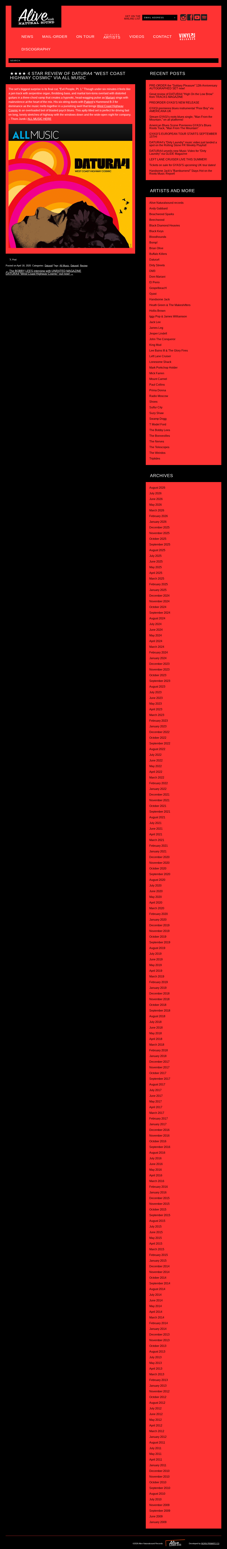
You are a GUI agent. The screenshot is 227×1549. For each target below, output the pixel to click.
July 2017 (155, 1090)
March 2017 (156, 1112)
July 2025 (155, 555)
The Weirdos (157, 452)
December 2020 (159, 857)
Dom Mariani (157, 276)
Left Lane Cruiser (160, 356)
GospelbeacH (158, 288)
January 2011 (157, 1465)
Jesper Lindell (158, 333)
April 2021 (155, 834)
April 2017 (155, 1107)
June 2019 (156, 959)
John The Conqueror (162, 339)
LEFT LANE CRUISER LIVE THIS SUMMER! (178, 159)
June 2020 (156, 891)
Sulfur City (155, 407)
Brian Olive (156, 248)
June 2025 (156, 561)
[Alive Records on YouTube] (46, 1542)
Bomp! (153, 242)
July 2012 (155, 1408)
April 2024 (155, 641)
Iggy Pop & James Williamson (168, 316)
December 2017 (159, 1061)
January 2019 (158, 987)
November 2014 (159, 1272)
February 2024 (158, 652)
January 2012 (158, 1436)
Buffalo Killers (158, 253)
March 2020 (156, 908)
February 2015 (158, 1254)
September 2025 (159, 544)
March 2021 (156, 840)
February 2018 (158, 1050)
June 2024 (156, 629)
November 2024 (159, 601)
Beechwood (156, 219)
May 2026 (155, 504)
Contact (162, 36)
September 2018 (159, 1010)
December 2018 (159, 993)
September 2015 (159, 1215)
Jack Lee (155, 322)
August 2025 (157, 550)
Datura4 (49, 265)
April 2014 (155, 1311)
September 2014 (159, 1283)
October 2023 (157, 675)
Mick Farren (156, 373)
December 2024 (159, 595)
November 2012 (159, 1391)
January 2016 (158, 1192)
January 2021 (158, 851)
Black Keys (156, 231)
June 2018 (156, 1027)
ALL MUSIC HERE (39, 118)
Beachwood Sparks (161, 214)
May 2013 (155, 1362)
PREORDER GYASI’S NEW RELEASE (174, 102)
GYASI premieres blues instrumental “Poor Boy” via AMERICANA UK (181, 110)
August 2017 (157, 1084)
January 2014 (158, 1328)
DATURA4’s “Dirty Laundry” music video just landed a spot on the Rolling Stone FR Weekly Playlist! (183, 144)
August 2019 (157, 948)
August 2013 (157, 1351)
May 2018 (155, 1033)
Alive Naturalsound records (166, 202)
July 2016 (155, 1158)
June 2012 (156, 1414)
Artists (111, 36)
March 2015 (156, 1249)
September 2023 (159, 680)
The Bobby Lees (159, 430)
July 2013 (155, 1357)
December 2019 (159, 925)
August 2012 (157, 1402)
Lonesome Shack (160, 361)
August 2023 (157, 686)
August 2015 (157, 1220)
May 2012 (155, 1419)
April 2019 (155, 970)
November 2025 (159, 533)
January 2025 (158, 589)
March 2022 (156, 777)
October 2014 (157, 1277)
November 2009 (159, 1505)
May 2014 (155, 1306)
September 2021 (159, 811)
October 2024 (157, 607)
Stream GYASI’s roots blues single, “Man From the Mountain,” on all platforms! (180, 118)
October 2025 (157, 538)
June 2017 (156, 1095)
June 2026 (156, 499)
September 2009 (159, 1510)
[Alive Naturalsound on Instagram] (17, 1542)
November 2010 (159, 1476)
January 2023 (158, 726)
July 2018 (155, 1021)
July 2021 (155, 822)
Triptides (154, 458)
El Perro (154, 282)
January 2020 (158, 919)
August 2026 (157, 487)
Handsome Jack (159, 299)
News (27, 36)
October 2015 (157, 1209)
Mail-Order (54, 36)
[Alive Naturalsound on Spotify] (61, 1542)
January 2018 (158, 1056)
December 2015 (159, 1198)
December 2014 (159, 1266)
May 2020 (155, 896)
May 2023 (155, 703)
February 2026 (158, 516)
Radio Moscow (158, 396)
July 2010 (155, 1499)
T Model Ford (157, 424)
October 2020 (157, 868)
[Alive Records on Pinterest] (39, 1542)
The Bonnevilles (159, 435)
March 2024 (156, 646)
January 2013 (158, 1385)
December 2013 (159, 1334)
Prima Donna (157, 390)
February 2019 (158, 982)
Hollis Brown (157, 310)
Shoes (153, 401)
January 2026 (158, 521)
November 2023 (159, 669)
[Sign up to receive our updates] (9, 1542)
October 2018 (157, 1004)
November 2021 (159, 800)
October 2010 (157, 1482)
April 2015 (155, 1243)
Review (83, 265)
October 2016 (157, 1141)
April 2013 (155, 1368)
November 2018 (159, 999)
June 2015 (156, 1232)
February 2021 (158, 845)
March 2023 (156, 715)
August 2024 (157, 618)
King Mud (155, 344)
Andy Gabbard (158, 208)
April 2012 (155, 1425)
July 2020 (155, 885)
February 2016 (158, 1186)
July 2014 (155, 1294)
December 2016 (159, 1129)
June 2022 (156, 760)
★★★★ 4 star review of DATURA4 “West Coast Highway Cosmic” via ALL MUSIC (68, 75)
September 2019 (159, 942)
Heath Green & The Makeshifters (169, 305)
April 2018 (155, 1038)
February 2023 (158, 720)
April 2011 (155, 1459)
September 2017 (159, 1078)
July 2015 (155, 1226)
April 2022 (155, 771)
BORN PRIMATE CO (210, 1543)
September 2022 (159, 743)
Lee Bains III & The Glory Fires (168, 350)
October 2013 (157, 1345)
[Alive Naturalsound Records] (36, 23)
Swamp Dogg (158, 418)
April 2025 (155, 572)
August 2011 (157, 1442)
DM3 (152, 270)
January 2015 (158, 1260)
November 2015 (159, 1203)
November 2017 (159, 1067)
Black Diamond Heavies (164, 225)
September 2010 (159, 1487)
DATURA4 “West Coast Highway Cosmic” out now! (39, 273)
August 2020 (157, 879)
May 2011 (155, 1453)
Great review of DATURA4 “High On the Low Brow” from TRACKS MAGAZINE (181, 95)
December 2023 (159, 663)
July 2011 (155, 1448)
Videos (136, 36)
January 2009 (158, 1522)
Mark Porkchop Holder (163, 367)
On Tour (85, 36)
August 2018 (157, 1016)
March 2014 (156, 1317)
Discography (36, 49)
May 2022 (155, 766)
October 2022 (157, 737)
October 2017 (157, 1073)
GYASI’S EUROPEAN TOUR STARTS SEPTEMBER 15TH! (183, 135)
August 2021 (157, 817)
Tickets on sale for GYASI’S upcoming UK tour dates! (182, 165)
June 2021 (156, 828)
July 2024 (155, 624)
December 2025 (159, 527)
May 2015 (155, 1237)
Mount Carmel (158, 378)
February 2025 (158, 584)
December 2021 (159, 794)
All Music (64, 265)
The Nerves (156, 441)
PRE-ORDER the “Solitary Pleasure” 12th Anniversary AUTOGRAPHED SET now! (183, 87)
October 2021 (157, 805)
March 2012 (156, 1431)
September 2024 (159, 612)
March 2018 (156, 1044)
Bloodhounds (157, 236)
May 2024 (155, 635)
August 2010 (157, 1493)
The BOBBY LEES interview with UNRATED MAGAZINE (43, 270)
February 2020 (158, 913)
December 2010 (159, 1470)
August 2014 (157, 1289)
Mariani (110, 97)
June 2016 (156, 1164)
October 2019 (157, 936)
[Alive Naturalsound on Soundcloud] (53, 1542)
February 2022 (158, 783)
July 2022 (155, 754)
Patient (88, 101)
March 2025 (156, 578)
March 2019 (156, 976)
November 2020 (159, 862)
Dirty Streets (157, 265)
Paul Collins (157, 384)
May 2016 (155, 1169)
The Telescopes (159, 447)
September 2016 (159, 1146)
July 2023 (155, 692)
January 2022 (158, 788)
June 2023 (156, 697)
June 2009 (156, 1516)
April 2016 (155, 1175)
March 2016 (156, 1181)
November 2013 (159, 1340)
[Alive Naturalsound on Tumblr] (31, 1542)
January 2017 (158, 1124)
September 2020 (159, 874)
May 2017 (155, 1101)
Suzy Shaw (156, 413)
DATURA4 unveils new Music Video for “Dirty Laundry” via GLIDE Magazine (177, 152)
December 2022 (159, 732)
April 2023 (155, 709)
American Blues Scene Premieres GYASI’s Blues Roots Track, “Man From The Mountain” (180, 127)
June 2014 (156, 1300)
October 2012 (157, 1397)
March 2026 (156, 510)
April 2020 (155, 902)
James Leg (156, 327)
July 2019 (155, 953)
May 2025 (155, 567)
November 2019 (159, 930)
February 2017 (158, 1118)
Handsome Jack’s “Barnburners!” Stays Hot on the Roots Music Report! (180, 172)
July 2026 (155, 493)
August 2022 (157, 749)
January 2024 (158, 658)
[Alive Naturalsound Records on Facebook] (24, 1542)
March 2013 (156, 1374)
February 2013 (158, 1380)
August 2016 (157, 1152)
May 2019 (155, 965)
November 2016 (159, 1135)
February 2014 (158, 1323)
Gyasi (153, 293)
